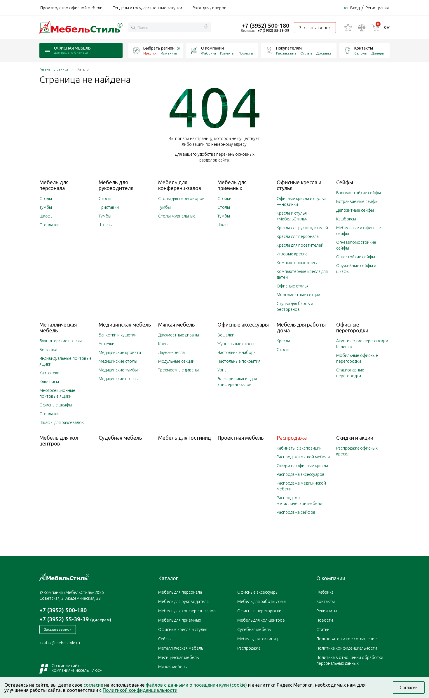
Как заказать (286, 53)
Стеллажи (49, 224)
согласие (93, 685)
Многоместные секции (298, 294)
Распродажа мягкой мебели (303, 457)
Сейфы (344, 182)
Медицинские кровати (120, 352)
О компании (212, 48)
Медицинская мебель (125, 324)
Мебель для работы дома (261, 601)
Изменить (169, 53)
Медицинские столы (118, 361)
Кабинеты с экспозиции (299, 448)
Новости (324, 620)
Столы (45, 198)
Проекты (245, 53)
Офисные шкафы (55, 405)
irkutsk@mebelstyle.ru (59, 643)
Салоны (360, 53)
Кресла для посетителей (300, 245)
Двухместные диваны (178, 335)
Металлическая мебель (180, 648)
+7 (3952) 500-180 (265, 25)
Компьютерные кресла (298, 262)
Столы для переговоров (181, 198)
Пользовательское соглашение (346, 638)
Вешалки (225, 335)
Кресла (165, 343)
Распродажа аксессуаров (301, 474)
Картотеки (49, 373)
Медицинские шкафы (119, 378)
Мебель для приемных (232, 185)
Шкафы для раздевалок (61, 422)
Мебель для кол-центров (59, 440)
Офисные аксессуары (243, 324)
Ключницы (49, 381)
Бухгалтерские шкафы (60, 341)
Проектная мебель (240, 438)
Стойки (224, 198)
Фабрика (208, 53)
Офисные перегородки (352, 327)
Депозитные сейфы (355, 210)
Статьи (322, 629)
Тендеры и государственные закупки (147, 8)
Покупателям (289, 48)
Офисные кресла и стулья (182, 629)
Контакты (363, 48)
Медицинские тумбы (118, 370)
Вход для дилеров (209, 8)
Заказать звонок (315, 27)
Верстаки (48, 349)
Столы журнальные (177, 216)
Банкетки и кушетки (118, 335)
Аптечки (106, 343)
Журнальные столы (235, 343)
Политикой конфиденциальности (140, 690)
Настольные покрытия (238, 361)
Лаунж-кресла (171, 352)
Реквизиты (326, 610)
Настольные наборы (237, 352)
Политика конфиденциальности (346, 648)
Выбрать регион (159, 48)
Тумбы (45, 207)
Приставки (109, 207)
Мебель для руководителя (116, 185)
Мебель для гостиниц (184, 438)
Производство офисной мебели (71, 8)
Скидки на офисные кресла (302, 465)
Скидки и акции (354, 438)
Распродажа (292, 438)
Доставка (324, 53)
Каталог (168, 578)
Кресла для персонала (298, 236)
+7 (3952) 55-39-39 (273, 30)
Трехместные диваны (178, 370)
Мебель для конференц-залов (179, 185)
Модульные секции (176, 361)
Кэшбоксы (346, 219)
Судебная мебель (120, 438)
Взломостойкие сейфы (358, 192)
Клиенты (227, 53)
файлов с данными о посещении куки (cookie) (196, 685)
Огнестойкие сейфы (355, 257)
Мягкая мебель (176, 324)
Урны (222, 370)
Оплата (306, 53)
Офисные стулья (292, 286)
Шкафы (46, 216)
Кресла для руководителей (302, 227)
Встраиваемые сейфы (357, 201)
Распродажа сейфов (296, 512)
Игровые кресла (292, 254)
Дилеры (378, 53)
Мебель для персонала (54, 185)
